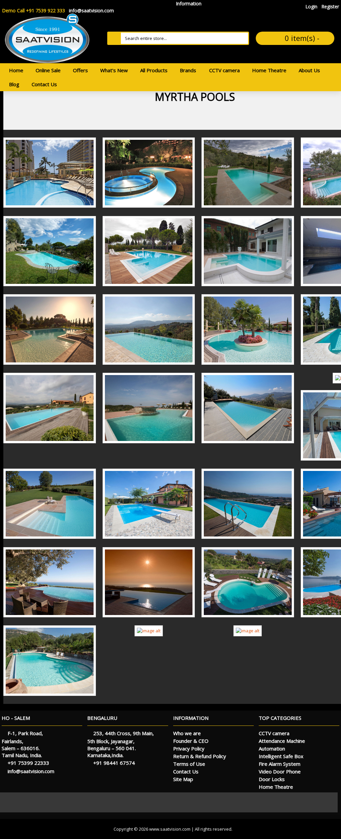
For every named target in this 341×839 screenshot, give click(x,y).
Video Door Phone (280, 771)
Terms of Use (189, 763)
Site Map (183, 779)
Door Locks (272, 779)
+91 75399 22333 (28, 762)
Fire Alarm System (279, 763)
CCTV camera (274, 733)
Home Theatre (276, 786)
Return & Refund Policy (199, 756)
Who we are (187, 733)
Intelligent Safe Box (281, 756)
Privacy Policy (188, 748)
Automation (272, 748)
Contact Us (185, 771)
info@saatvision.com (31, 771)
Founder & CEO (190, 740)
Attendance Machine (282, 740)
